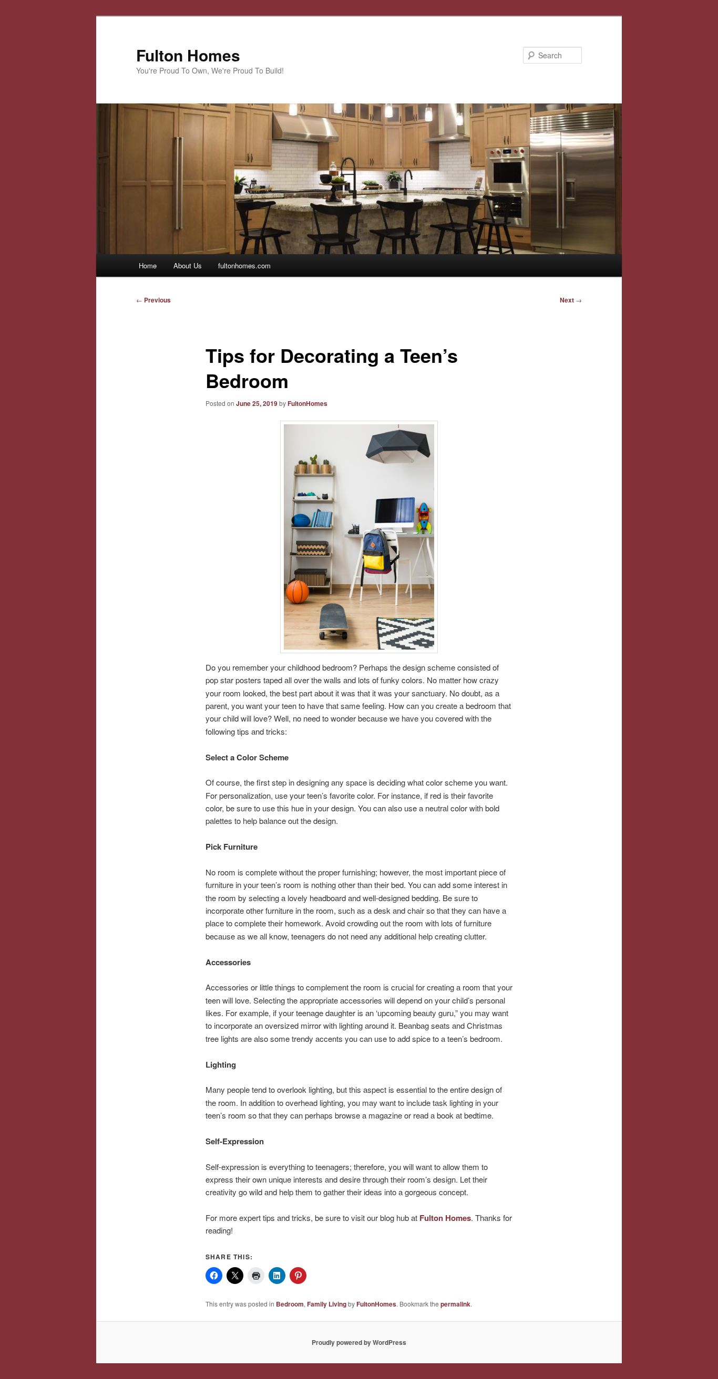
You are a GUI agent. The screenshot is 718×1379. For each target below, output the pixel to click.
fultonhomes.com (244, 265)
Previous (153, 300)
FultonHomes (307, 403)
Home (148, 265)
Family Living (326, 1304)
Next (571, 300)
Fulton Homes (188, 55)
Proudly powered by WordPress (359, 1342)
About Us (187, 265)
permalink (455, 1304)
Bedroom (290, 1304)
